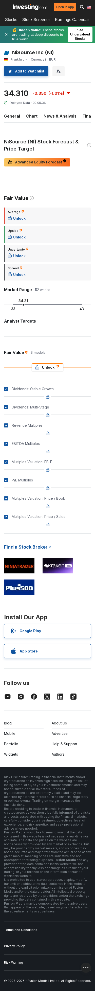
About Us (59, 723)
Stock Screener (36, 19)
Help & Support (64, 744)
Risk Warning (13, 962)
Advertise (60, 733)
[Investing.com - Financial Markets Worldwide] (30, 7)
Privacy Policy (14, 946)
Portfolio (11, 744)
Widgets (11, 754)
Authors (58, 754)
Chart (31, 116)
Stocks (11, 19)
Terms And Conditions (20, 930)
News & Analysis (60, 116)
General (12, 116)
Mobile (9, 733)
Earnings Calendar (72, 19)
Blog (8, 723)
